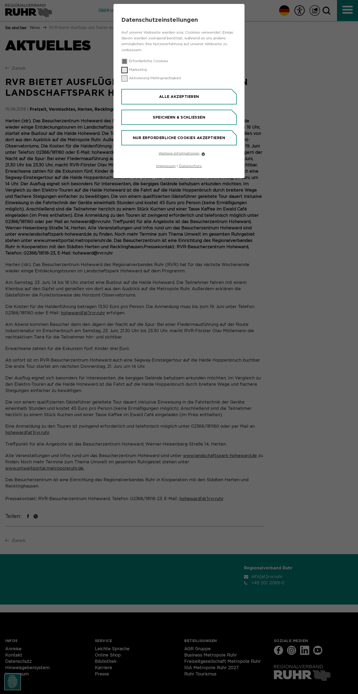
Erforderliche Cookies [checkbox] (148, 61)
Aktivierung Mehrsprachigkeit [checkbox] (155, 78)
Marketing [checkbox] (138, 70)
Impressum (166, 166)
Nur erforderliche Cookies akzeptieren (179, 138)
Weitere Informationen (179, 153)
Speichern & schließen (179, 117)
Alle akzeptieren (179, 96)
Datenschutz (190, 166)
